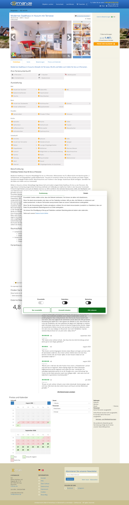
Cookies (43, 492)
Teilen (89, 19)
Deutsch (39, 470)
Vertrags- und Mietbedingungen (106, 419)
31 (18, 425)
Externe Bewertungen (103, 17)
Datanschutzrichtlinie (41, 213)
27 (48, 447)
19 (43, 444)
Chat (103, 6)
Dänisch (43, 470)
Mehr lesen (85, 480)
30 (48, 422)
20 (48, 444)
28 (18, 450)
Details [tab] (85, 193)
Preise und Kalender (105, 44)
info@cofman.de (113, 6)
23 (28, 447)
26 (43, 447)
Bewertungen (40, 62)
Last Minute (70, 4)
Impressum (44, 489)
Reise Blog (44, 495)
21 (18, 447)
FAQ (42, 481)
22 (23, 447)
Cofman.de (14, 486)
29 (23, 450)
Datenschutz (45, 486)
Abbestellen (94, 480)
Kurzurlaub (59, 4)
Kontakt (43, 478)
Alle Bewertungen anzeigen (66, 392)
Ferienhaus (16, 62)
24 (33, 447)
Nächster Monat (49, 403)
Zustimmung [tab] (43, 193)
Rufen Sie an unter (105, 2)
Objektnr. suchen (47, 4)
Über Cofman (45, 483)
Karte (28, 62)
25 (38, 447)
